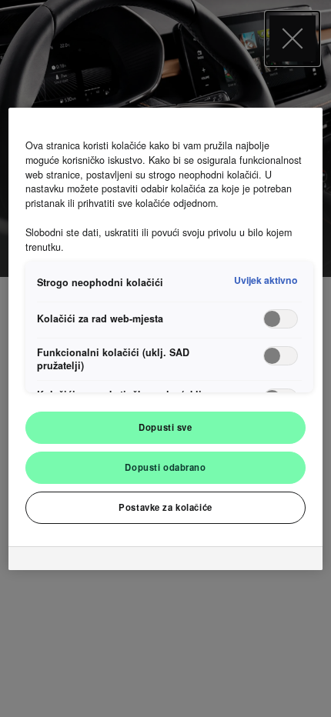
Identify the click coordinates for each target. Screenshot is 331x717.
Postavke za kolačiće (165, 507)
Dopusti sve (165, 427)
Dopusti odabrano (165, 467)
